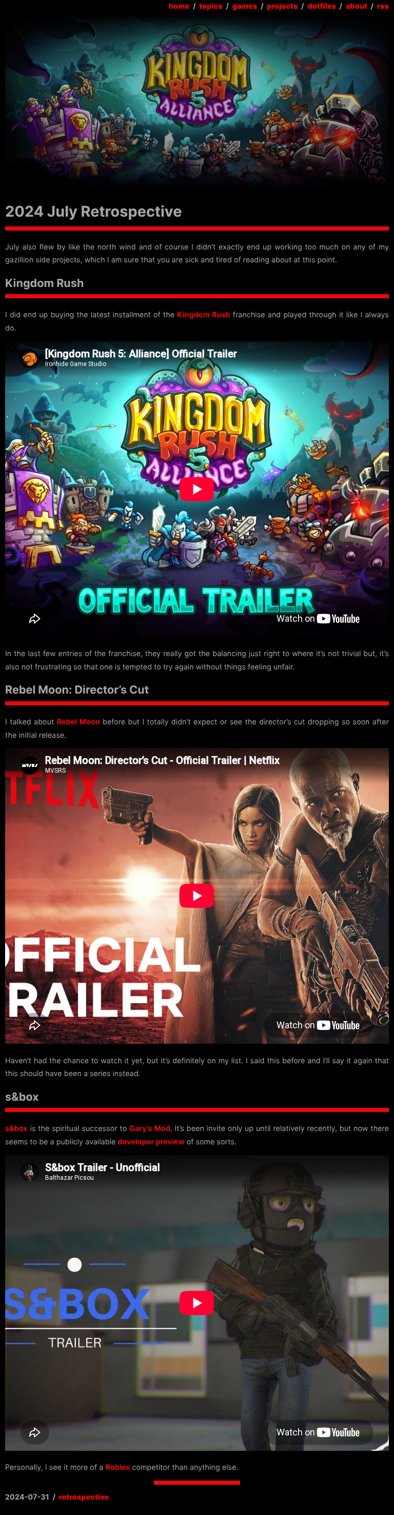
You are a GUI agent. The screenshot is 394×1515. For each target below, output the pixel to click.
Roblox (117, 1467)
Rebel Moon (78, 722)
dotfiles (321, 6)
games (245, 6)
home (179, 6)
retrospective (84, 1497)
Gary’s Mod (149, 1128)
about (356, 6)
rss (383, 6)
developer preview (151, 1142)
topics (211, 6)
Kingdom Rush (203, 315)
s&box (16, 1128)
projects (282, 6)
